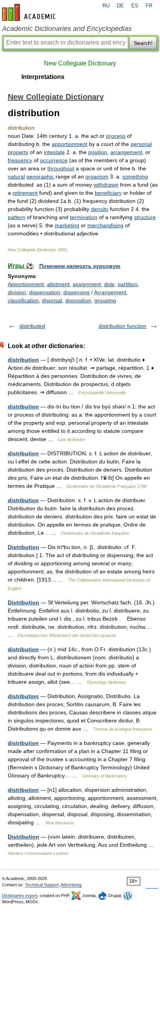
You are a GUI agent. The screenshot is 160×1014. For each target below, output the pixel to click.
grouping (105, 300)
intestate (54, 152)
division (17, 292)
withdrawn (106, 185)
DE (120, 6)
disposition (78, 300)
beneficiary (108, 193)
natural (16, 176)
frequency (20, 160)
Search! (143, 43)
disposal (52, 300)
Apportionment (26, 284)
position (97, 152)
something (135, 176)
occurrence (54, 160)
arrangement (126, 152)
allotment (58, 284)
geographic (40, 176)
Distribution (23, 547)
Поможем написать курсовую (79, 266)
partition (127, 284)
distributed (32, 326)
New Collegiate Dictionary (80, 63)
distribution (23, 360)
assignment (87, 284)
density (99, 209)
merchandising (105, 225)
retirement (25, 193)
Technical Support (42, 884)
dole (109, 284)
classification (23, 300)
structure (145, 217)
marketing (67, 225)
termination (83, 217)
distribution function (122, 326)
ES (134, 6)
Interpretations (42, 77)
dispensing (76, 292)
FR (149, 6)
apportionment (69, 144)
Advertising (71, 884)
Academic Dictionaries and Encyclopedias (67, 29)
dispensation (44, 292)
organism (96, 176)
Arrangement (110, 292)
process (115, 136)
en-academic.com (30, 12)
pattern (16, 217)
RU (106, 6)
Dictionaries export (19, 895)
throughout (60, 168)
